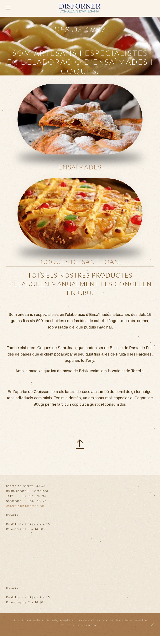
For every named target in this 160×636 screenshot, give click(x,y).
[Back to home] (80, 8)
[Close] (152, 624)
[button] (8, 8)
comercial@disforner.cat (25, 506)
